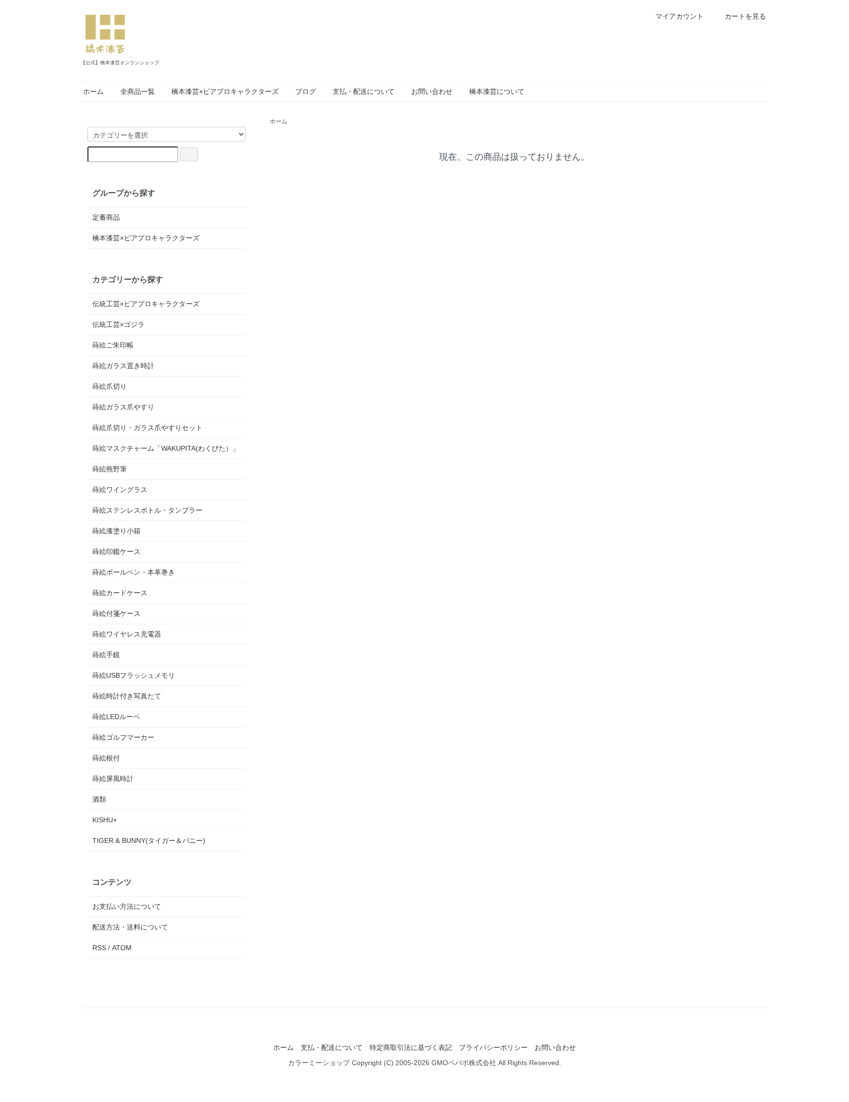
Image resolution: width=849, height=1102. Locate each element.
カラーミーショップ (319, 1063)
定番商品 (106, 217)
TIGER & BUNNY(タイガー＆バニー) (148, 840)
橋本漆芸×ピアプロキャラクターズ (225, 91)
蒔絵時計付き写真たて (126, 696)
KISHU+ (104, 820)
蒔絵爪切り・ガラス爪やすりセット (147, 428)
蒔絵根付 (106, 758)
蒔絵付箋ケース (116, 613)
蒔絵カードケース (119, 593)
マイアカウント (679, 16)
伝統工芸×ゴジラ (118, 324)
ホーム (93, 91)
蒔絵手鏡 (106, 655)
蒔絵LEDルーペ (116, 717)
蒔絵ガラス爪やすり (123, 407)
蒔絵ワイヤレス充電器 (126, 634)
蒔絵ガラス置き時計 (123, 366)
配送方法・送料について (130, 927)
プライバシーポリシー (493, 1047)
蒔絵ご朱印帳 (113, 345)
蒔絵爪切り (109, 386)
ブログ (305, 91)
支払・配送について (364, 91)
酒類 (99, 799)
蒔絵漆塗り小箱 (116, 531)
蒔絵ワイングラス (119, 489)
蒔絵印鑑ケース (116, 551)
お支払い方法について (126, 906)
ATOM (122, 948)
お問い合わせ (432, 91)
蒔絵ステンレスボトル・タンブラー (147, 510)
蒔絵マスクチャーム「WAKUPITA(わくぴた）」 (165, 448)
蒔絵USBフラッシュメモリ (133, 675)
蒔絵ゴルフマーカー (123, 737)
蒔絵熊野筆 (109, 469)
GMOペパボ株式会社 (463, 1063)
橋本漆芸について (496, 91)
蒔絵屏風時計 (113, 779)
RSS (99, 948)
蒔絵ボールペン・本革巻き (133, 572)
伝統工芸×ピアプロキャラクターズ (145, 304)
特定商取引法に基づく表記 (410, 1047)
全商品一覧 (137, 91)
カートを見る (745, 16)
